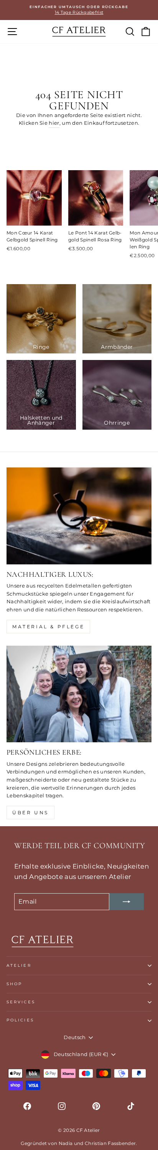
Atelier (19, 965)
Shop (14, 983)
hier (54, 123)
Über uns (30, 812)
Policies (20, 1020)
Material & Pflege (48, 626)
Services (21, 1001)
